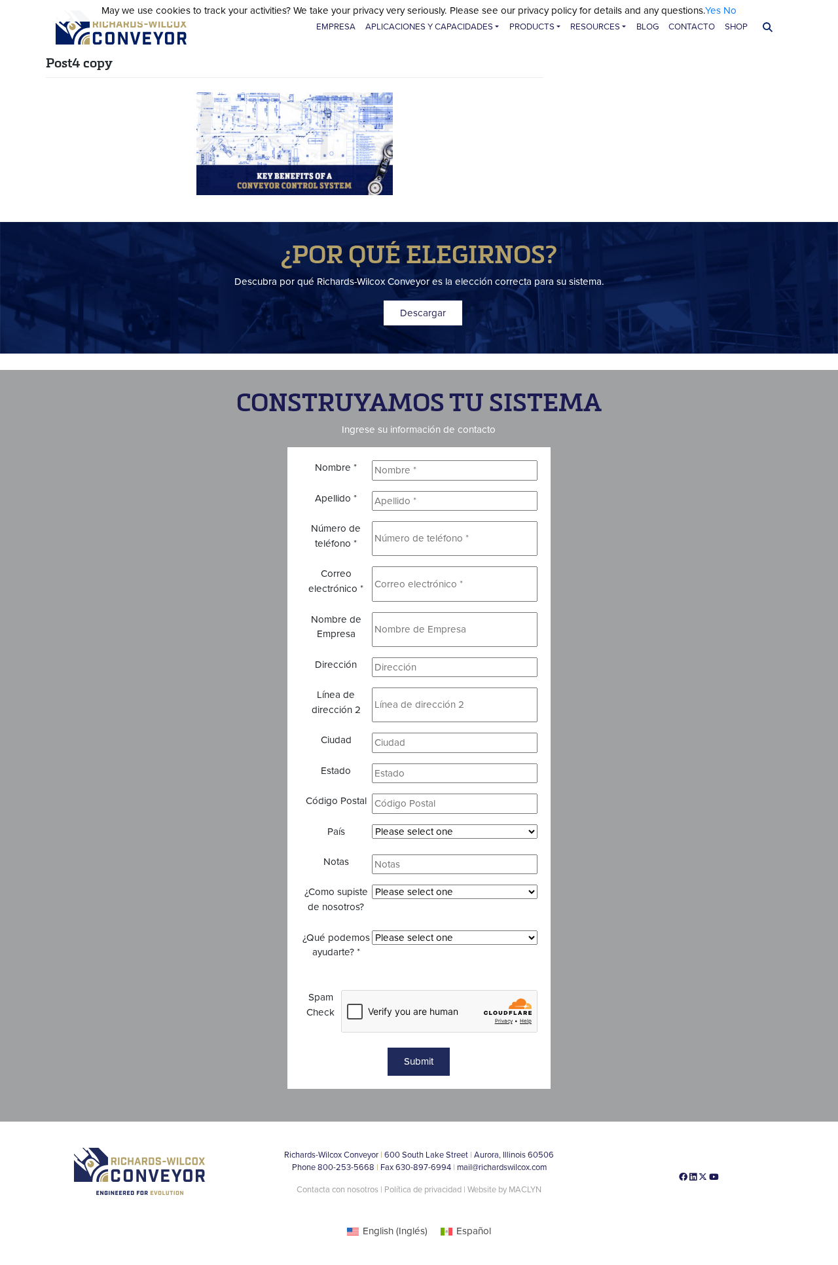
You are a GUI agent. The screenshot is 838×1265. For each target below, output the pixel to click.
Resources (595, 27)
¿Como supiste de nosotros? (336, 899)
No (730, 10)
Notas (336, 862)
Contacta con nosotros (337, 1189)
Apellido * (336, 498)
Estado (336, 771)
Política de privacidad (424, 1189)
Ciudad (336, 740)
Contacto (691, 27)
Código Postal (336, 801)
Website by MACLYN (504, 1189)
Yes (713, 10)
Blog (647, 27)
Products (532, 27)
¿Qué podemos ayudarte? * (336, 945)
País (336, 831)
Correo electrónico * (335, 581)
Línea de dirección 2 (336, 702)
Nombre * (336, 467)
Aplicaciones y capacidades (429, 27)
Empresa (335, 27)
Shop (736, 27)
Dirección (336, 664)
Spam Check (320, 1004)
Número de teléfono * (336, 535)
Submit (418, 1061)
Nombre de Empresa (336, 627)
